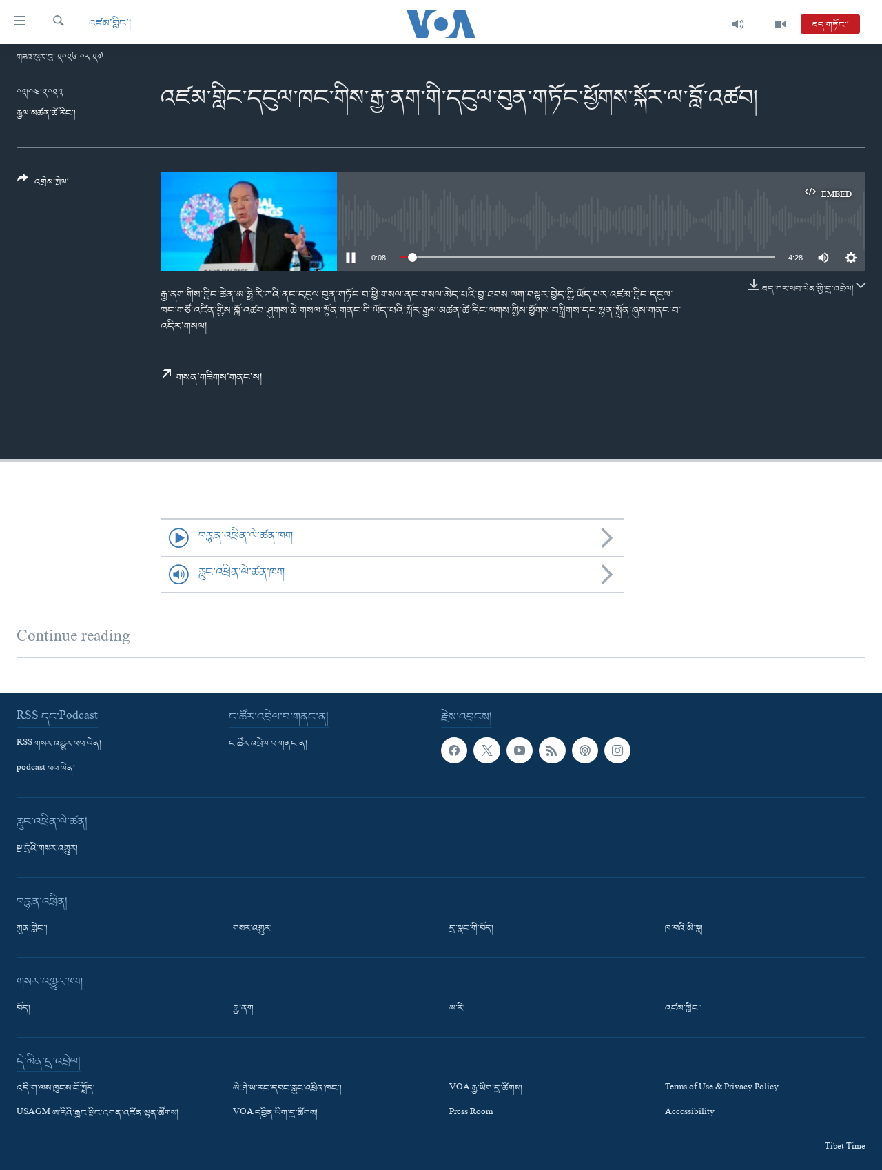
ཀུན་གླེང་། (32, 929)
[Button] (43, 185)
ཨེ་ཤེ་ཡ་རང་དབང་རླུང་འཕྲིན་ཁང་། (287, 1089)
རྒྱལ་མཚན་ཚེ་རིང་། (46, 113)
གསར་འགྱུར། (252, 929)
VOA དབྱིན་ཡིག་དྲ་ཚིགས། (275, 1113)
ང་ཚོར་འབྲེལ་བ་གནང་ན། (268, 743)
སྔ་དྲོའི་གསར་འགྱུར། (47, 849)
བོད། (23, 1009)
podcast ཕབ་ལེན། (46, 769)
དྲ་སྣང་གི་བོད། (471, 929)
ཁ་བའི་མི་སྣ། (684, 929)
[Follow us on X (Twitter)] (486, 750)
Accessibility (690, 1113)
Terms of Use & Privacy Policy (722, 1089)
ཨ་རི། (457, 1009)
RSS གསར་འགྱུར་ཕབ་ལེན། (59, 743)
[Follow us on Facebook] (454, 750)
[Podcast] (585, 750)
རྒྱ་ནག (243, 1009)
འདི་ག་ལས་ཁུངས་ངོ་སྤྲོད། (56, 1089)
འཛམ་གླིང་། (110, 24)
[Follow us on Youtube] (519, 750)
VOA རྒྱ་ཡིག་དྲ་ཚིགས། (485, 1089)
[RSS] (552, 750)
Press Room (471, 1113)
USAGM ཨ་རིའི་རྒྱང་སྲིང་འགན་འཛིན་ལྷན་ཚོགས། (97, 1113)
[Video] (780, 24)
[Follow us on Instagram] (617, 750)
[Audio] (738, 24)
